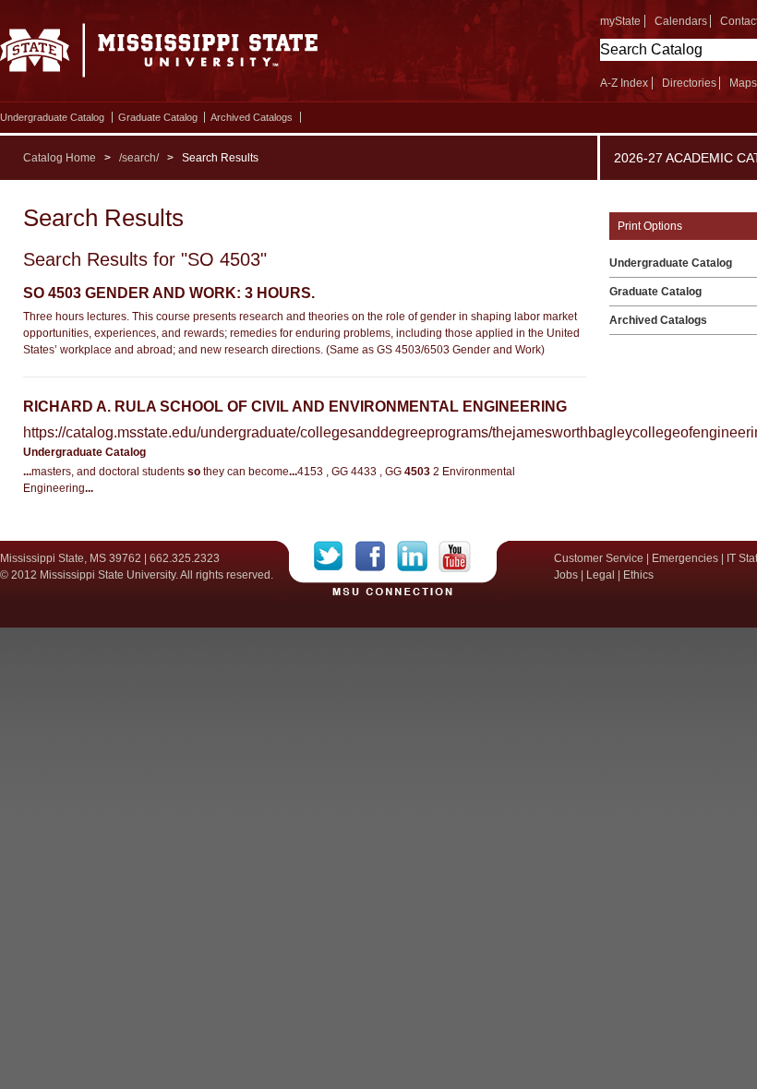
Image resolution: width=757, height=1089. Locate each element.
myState (620, 21)
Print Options (650, 226)
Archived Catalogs (251, 117)
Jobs (566, 574)
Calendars (681, 21)
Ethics (638, 574)
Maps (743, 83)
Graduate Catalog (158, 117)
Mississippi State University (159, 55)
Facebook (376, 556)
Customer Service (598, 558)
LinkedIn (418, 556)
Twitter (334, 556)
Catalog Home (59, 157)
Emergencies (685, 558)
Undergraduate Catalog (52, 117)
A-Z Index (624, 83)
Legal (600, 574)
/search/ (139, 157)
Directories (689, 83)
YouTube (455, 556)
